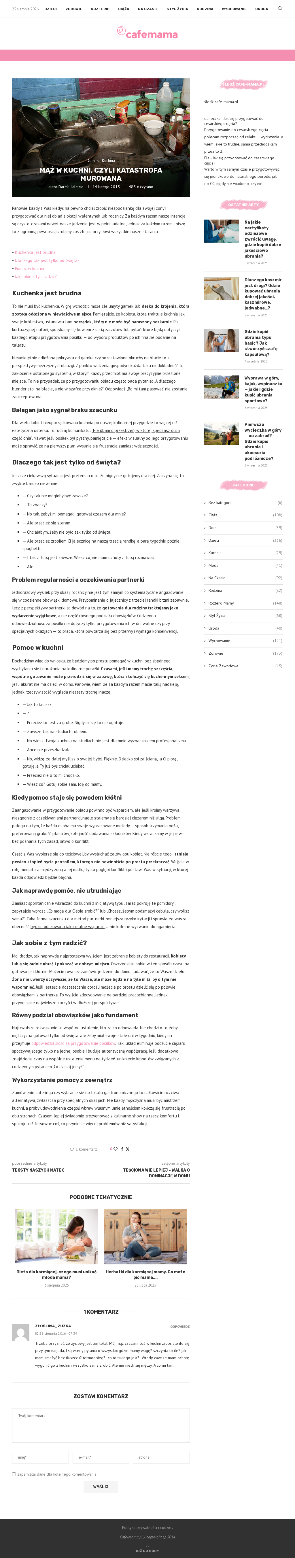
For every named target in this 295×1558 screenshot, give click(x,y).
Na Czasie (148, 9)
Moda (245, 565)
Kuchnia (245, 552)
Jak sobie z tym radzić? (36, 276)
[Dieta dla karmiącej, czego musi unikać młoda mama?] (56, 1236)
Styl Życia (177, 9)
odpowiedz (180, 1326)
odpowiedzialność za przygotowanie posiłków (73, 1043)
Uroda (261, 9)
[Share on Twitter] (128, 1149)
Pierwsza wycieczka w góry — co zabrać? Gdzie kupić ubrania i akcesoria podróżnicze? (263, 441)
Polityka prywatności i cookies (147, 1527)
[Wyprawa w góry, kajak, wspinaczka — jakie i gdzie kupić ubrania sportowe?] (221, 387)
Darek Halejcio (71, 186)
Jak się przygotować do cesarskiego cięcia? (234, 121)
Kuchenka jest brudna (35, 252)
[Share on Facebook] (122, 1149)
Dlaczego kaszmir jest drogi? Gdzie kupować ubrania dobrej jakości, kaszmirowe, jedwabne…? (263, 294)
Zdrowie (73, 9)
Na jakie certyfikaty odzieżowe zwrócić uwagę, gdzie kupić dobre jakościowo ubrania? (263, 239)
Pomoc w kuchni (29, 268)
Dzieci (50, 9)
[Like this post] (116, 1149)
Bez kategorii (245, 502)
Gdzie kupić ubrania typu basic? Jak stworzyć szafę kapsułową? (261, 343)
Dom (245, 527)
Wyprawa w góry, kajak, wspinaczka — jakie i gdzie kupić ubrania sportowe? (263, 389)
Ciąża (123, 9)
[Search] (280, 9)
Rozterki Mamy (245, 603)
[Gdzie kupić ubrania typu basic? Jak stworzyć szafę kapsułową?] (221, 340)
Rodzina (205, 9)
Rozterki (100, 9)
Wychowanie (234, 9)
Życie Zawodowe (245, 665)
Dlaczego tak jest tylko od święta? (47, 260)
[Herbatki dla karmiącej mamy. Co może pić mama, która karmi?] (145, 1236)
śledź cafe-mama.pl (221, 101)
